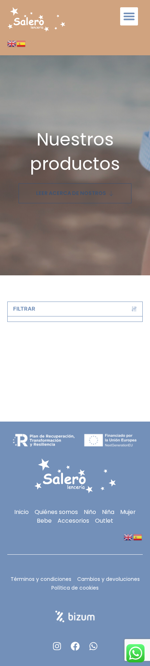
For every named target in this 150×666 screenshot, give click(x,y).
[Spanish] (21, 43)
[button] (129, 16)
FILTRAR (24, 309)
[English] (12, 43)
